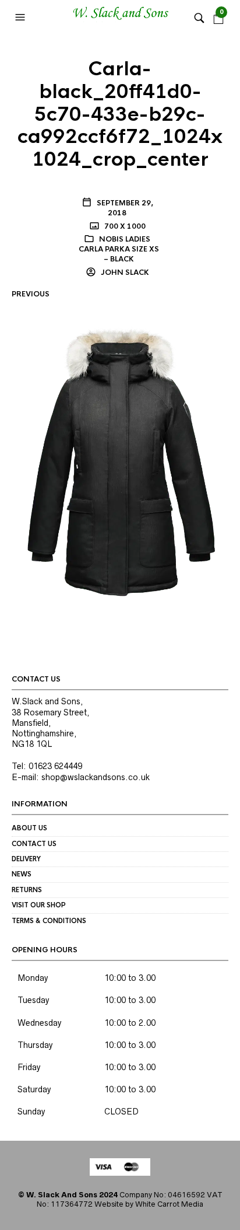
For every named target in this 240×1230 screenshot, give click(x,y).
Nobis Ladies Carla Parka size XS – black (119, 249)
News (21, 874)
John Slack (124, 272)
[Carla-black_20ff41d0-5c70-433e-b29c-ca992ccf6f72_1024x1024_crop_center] (120, 461)
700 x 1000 (124, 226)
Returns (27, 890)
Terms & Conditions (49, 921)
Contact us (34, 844)
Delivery (26, 859)
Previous (31, 294)
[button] (22, 17)
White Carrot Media (169, 1204)
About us (29, 828)
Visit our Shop (39, 905)
